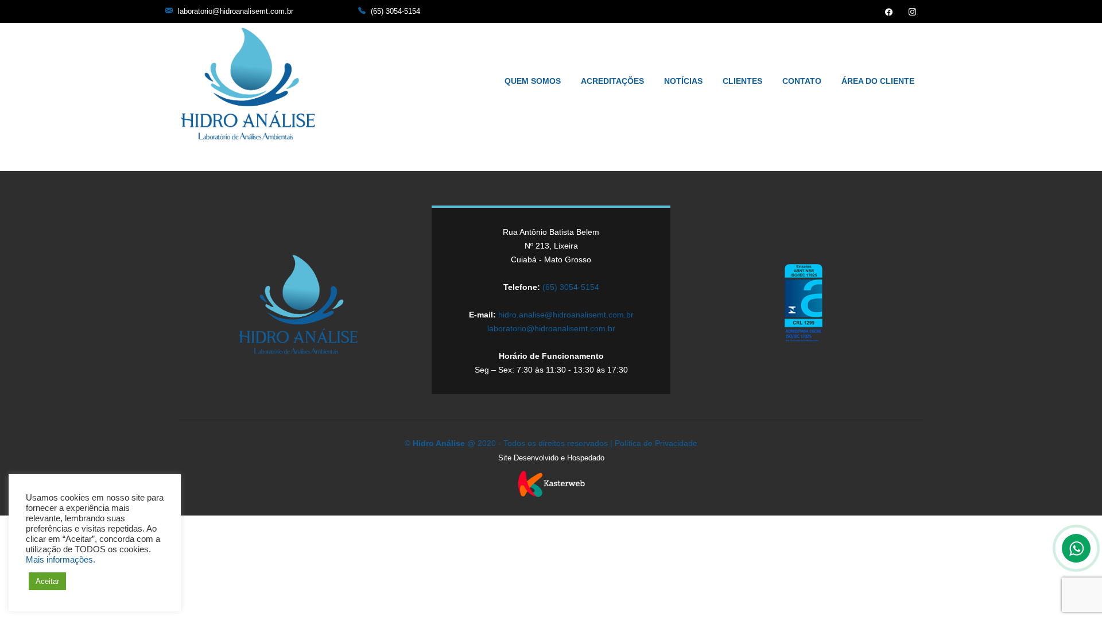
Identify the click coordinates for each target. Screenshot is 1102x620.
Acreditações (612, 81)
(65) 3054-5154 (395, 11)
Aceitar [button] (47, 581)
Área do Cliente (877, 81)
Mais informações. (60, 559)
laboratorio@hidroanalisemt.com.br (235, 11)
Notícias (683, 81)
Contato (801, 81)
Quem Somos (533, 81)
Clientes (742, 81)
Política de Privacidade (656, 443)
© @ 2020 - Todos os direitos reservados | (510, 443)
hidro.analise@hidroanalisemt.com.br (566, 314)
